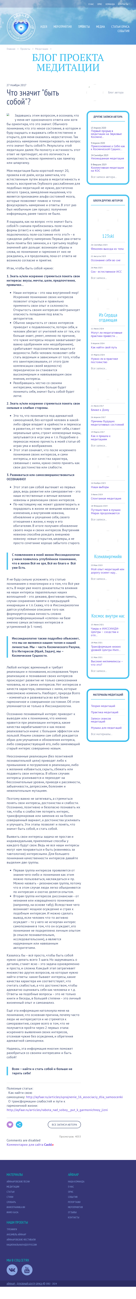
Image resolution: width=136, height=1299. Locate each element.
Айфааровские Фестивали (21, 1239)
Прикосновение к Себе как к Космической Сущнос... (108, 147)
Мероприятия (63, 26)
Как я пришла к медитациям (100, 437)
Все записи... (99, 278)
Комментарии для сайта (30, 1144)
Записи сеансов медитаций (101, 720)
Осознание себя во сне (105, 260)
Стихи (10, 1196)
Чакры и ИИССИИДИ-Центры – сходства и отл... (105, 632)
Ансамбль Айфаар (16, 1234)
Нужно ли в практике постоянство (104, 360)
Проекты (84, 26)
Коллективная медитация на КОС (107, 169)
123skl (108, 236)
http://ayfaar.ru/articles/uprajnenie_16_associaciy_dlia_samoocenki (74, 1097)
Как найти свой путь (104, 347)
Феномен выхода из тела (107, 249)
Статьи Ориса (120, 26)
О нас (91, 4)
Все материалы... (101, 734)
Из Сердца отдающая (108, 317)
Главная (11, 48)
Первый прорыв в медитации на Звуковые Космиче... (106, 134)
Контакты (123, 4)
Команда (110, 4)
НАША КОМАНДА (76, 1181)
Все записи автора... (104, 177)
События (123, 31)
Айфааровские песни (18, 1181)
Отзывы (72, 1212)
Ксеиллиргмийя (108, 556)
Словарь (11, 1202)
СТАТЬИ (10, 1191)
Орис (70, 1191)
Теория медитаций (103, 706)
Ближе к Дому (100, 410)
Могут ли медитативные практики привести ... (106, 334)
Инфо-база (12, 1212)
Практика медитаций (104, 712)
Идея (43, 26)
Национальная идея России (22, 1244)
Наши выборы (100, 487)
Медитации (41, 48)
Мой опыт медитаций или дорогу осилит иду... (107, 570)
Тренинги (12, 1229)
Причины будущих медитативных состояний (107, 422)
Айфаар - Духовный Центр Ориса (24, 1283)
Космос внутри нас (108, 615)
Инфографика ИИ (16, 1207)
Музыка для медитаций (106, 728)
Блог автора (115, 92)
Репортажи (74, 1202)
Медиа (100, 26)
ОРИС (99, 4)
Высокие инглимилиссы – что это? (107, 662)
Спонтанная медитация (106, 498)
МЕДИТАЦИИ (13, 1186)
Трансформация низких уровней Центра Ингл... (106, 648)
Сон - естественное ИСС (106, 271)
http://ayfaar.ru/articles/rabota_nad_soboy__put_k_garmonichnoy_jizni (57, 1110)
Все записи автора (64, 1124)
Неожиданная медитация (107, 158)
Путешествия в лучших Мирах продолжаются (106, 511)
